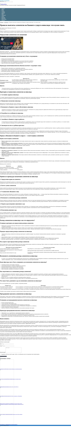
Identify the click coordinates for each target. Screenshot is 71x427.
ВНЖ (3, 9)
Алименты (6, 22)
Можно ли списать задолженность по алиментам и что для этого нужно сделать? (11, 403)
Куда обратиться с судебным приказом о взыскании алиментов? (8, 424)
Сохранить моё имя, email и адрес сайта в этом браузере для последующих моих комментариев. (20, 354)
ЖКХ (3, 13)
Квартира (3, 18)
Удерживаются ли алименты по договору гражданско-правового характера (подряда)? (12, 404)
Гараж (3, 10)
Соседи (3, 20)
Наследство (4, 19)
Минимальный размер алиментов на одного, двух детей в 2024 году (9, 386)
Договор (3, 11)
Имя (1, 343)
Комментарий (2, 352)
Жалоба (3, 12)
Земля (3, 16)
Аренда (3, 8)
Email (1, 345)
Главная (1, 22)
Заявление (4, 15)
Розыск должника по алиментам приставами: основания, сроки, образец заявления (11, 414)
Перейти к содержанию (4, 0)
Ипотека (3, 17)
